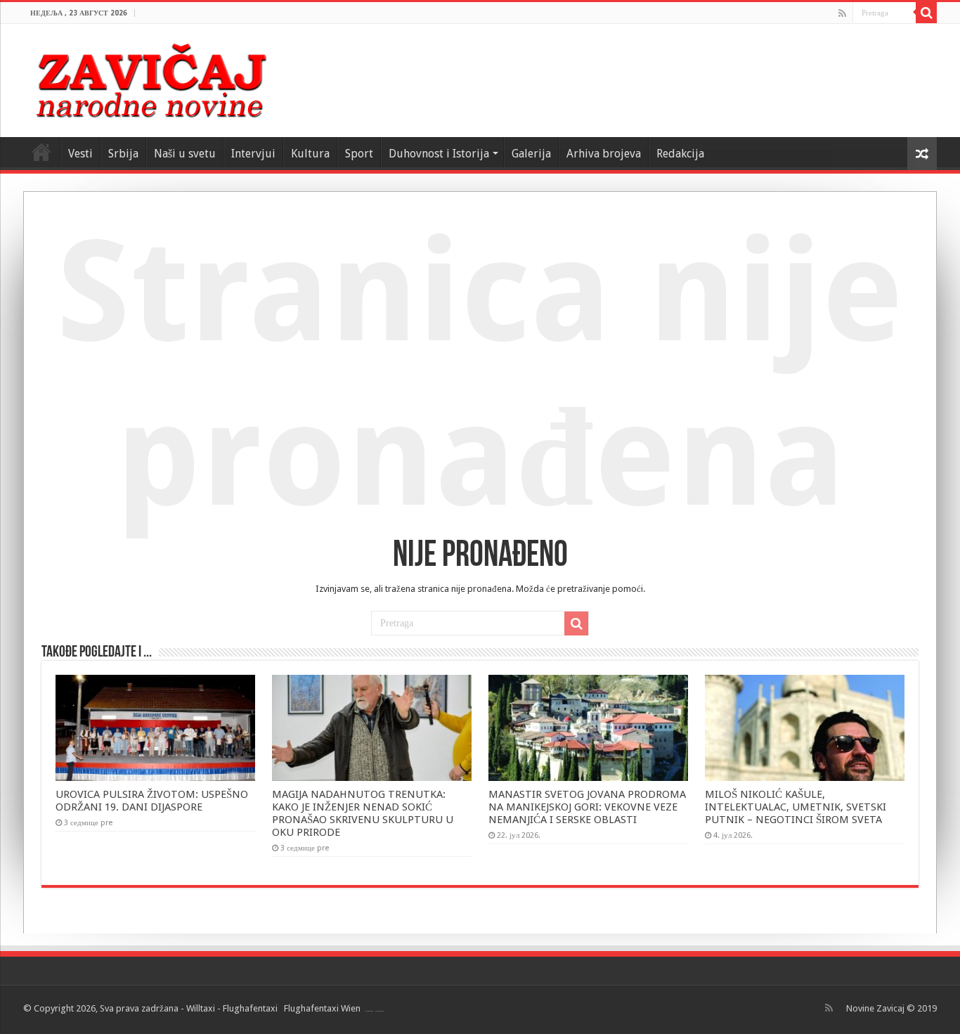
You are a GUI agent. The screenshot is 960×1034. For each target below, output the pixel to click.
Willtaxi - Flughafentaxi (232, 1008)
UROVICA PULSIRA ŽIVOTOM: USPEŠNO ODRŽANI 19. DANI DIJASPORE (152, 800)
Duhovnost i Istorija (439, 153)
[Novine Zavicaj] (151, 78)
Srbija (123, 153)
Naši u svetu (185, 153)
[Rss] (842, 13)
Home (41, 152)
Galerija (531, 153)
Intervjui (253, 153)
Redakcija (680, 153)
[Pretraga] (926, 12)
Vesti (80, 153)
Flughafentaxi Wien (322, 1008)
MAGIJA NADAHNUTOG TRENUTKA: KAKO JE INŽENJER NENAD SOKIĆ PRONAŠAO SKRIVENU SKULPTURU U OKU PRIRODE (362, 813)
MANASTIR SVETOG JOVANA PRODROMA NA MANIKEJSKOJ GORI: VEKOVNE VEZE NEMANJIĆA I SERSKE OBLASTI (587, 807)
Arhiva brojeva (603, 153)
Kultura (310, 153)
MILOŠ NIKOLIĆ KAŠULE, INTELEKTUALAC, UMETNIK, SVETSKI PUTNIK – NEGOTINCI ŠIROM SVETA (795, 807)
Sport (359, 153)
